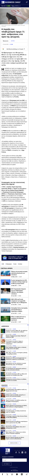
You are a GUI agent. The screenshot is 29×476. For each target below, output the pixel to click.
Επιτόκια (20, 264)
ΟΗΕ (3, 264)
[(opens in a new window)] (2, 474)
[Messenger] (16, 474)
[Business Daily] (10, 2)
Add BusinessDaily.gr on (15, 49)
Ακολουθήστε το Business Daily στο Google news (15, 257)
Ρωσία (15, 264)
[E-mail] (26, 474)
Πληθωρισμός (9, 264)
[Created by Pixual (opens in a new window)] (14, 470)
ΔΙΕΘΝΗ (13, 40)
